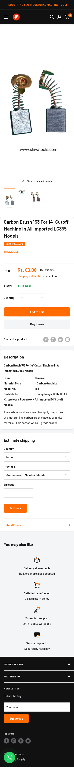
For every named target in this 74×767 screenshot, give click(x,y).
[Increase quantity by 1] (42, 298)
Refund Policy (12, 525)
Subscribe (16, 718)
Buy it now (37, 324)
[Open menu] (6, 17)
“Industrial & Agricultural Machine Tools (37, 4)
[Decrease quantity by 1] (22, 298)
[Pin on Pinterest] (53, 339)
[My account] (59, 17)
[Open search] (52, 17)
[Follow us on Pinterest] (21, 741)
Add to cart (37, 312)
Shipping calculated (30, 276)
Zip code (9, 484)
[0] (67, 17)
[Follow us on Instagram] (13, 741)
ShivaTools (11, 251)
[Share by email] (67, 339)
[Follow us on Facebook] (6, 741)
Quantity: (9, 297)
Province (9, 466)
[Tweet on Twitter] (60, 339)
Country (9, 448)
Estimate (15, 508)
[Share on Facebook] (46, 339)
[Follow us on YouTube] (28, 741)
